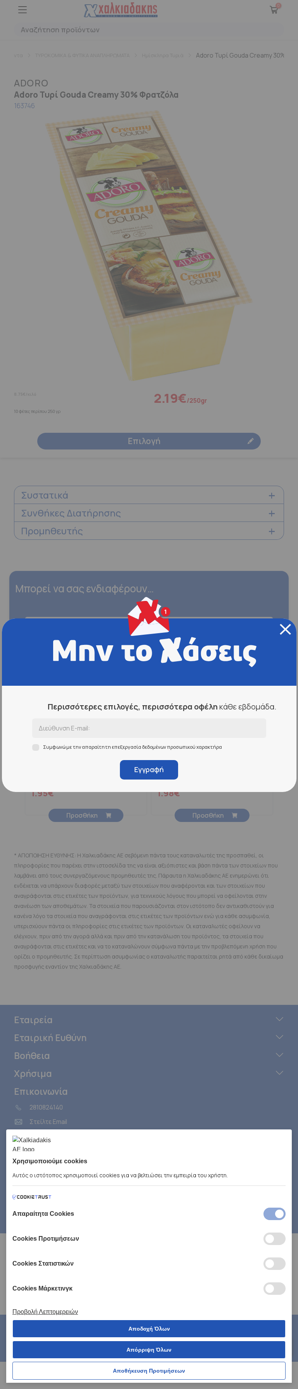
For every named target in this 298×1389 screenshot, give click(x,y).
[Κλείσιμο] (285, 629)
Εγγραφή (149, 769)
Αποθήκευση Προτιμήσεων (149, 1371)
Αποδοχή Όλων (149, 1329)
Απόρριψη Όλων (149, 1350)
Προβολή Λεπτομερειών (45, 1311)
